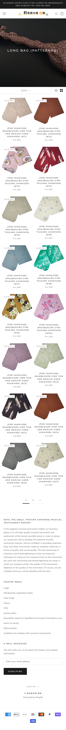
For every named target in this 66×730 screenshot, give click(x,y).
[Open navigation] (4, 14)
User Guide (9, 598)
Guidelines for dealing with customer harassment (27, 633)
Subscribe (15, 671)
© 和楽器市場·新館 (33, 693)
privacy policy (10, 613)
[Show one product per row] (56, 90)
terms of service (11, 623)
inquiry (7, 603)
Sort (24, 90)
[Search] (56, 13)
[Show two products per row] (61, 90)
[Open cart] (62, 13)
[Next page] (40, 500)
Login (6, 588)
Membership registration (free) (18, 593)
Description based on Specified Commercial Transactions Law (33, 618)
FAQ (6, 608)
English (31, 687)
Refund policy (10, 628)
